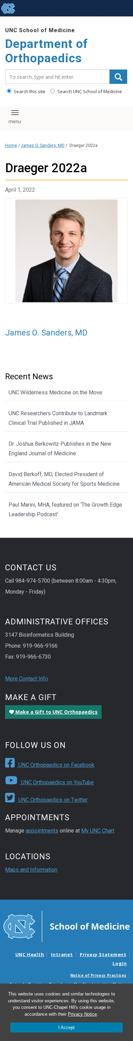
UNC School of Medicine (40, 30)
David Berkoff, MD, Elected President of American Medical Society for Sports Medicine (64, 479)
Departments (83, 8)
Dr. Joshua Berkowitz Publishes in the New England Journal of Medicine (60, 449)
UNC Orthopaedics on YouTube (57, 782)
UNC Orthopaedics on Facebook (55, 765)
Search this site (29, 91)
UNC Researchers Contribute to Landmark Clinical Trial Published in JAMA (58, 418)
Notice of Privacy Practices (98, 975)
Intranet (62, 954)
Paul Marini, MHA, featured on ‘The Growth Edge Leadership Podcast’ (65, 510)
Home (11, 145)
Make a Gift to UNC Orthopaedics (56, 712)
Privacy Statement (103, 954)
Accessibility (30, 8)
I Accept (66, 1027)
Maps (56, 8)
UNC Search (117, 8)
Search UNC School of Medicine (89, 91)
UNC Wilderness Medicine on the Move (55, 392)
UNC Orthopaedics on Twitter (52, 800)
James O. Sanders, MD (42, 145)
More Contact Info (26, 678)
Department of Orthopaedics (46, 51)
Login (120, 963)
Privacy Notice (82, 1014)
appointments (42, 830)
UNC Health (29, 954)
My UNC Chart (97, 830)
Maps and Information (31, 869)
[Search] (118, 76)
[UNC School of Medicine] (66, 926)
